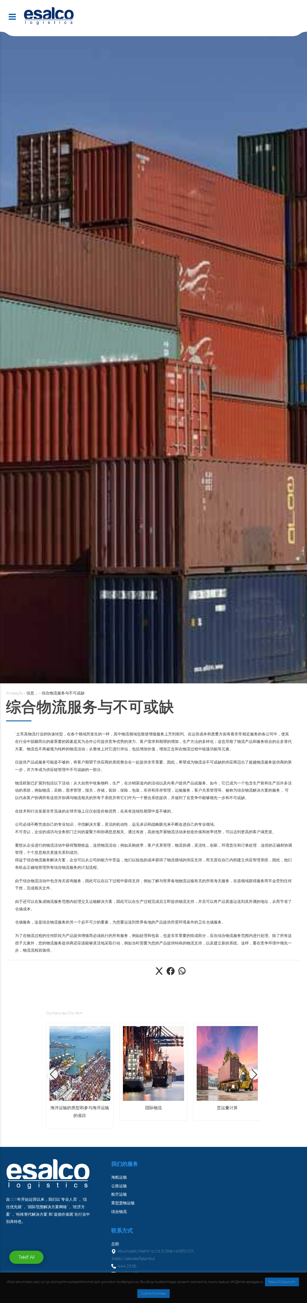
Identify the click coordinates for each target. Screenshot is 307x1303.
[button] (52, 1074)
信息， (32, 693)
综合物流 (119, 1211)
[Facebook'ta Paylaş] (170, 974)
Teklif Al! (26, 1257)
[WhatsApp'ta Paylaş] (182, 974)
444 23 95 (127, 1266)
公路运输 (119, 1185)
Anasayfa (14, 693)
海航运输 (119, 1177)
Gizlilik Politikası (153, 1293)
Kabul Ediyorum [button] (282, 1282)
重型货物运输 (123, 1202)
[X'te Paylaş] (159, 974)
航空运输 (119, 1194)
